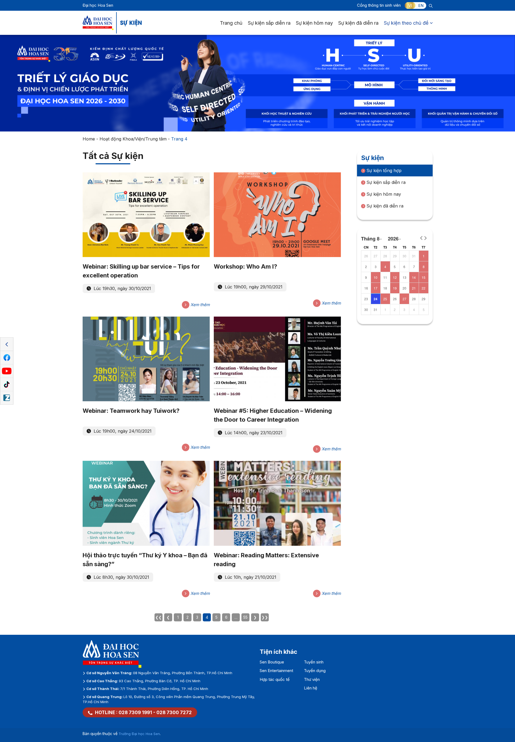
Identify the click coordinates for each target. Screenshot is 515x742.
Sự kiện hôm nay (314, 23)
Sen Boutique (272, 662)
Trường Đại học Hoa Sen (139, 734)
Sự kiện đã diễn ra (358, 23)
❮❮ (158, 617)
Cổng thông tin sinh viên (379, 5)
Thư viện (312, 679)
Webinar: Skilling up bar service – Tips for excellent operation (141, 271)
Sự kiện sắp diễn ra (269, 23)
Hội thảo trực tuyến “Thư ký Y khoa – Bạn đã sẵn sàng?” (145, 559)
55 (245, 617)
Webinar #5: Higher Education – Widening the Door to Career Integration (273, 415)
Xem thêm (199, 304)
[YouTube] (6, 371)
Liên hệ (310, 688)
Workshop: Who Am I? (245, 266)
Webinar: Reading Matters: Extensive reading (266, 559)
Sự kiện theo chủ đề (406, 23)
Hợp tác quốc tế (275, 679)
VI (410, 5)
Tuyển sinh (313, 662)
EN (421, 5)
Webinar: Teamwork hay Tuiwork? (131, 410)
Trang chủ (231, 23)
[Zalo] (6, 398)
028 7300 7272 (174, 712)
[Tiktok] (6, 384)
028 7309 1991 (135, 712)
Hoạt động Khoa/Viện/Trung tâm (133, 139)
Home (89, 139)
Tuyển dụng (315, 670)
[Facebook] (6, 358)
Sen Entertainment (276, 670)
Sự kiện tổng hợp (384, 170)
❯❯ (265, 617)
